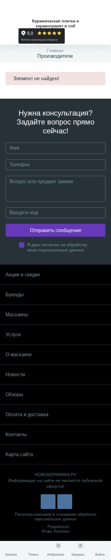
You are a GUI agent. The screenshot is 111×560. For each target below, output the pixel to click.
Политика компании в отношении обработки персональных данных (55, 516)
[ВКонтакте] (48, 501)
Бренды (15, 294)
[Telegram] (64, 501)
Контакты (16, 434)
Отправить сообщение (55, 230)
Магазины (17, 314)
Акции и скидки (23, 274)
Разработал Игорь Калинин (55, 529)
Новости (15, 374)
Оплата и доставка (27, 414)
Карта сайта (19, 454)
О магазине (19, 354)
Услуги (13, 334)
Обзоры (14, 394)
